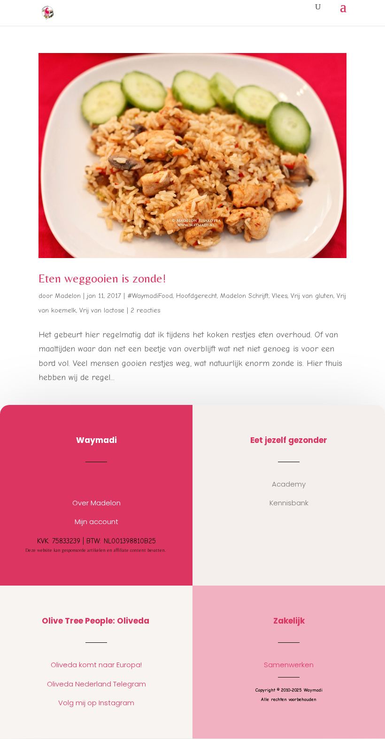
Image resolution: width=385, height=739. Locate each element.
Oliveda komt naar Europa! (96, 665)
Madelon (68, 296)
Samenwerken (289, 665)
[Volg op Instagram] (86, 480)
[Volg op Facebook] (105, 480)
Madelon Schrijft (244, 296)
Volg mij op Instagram (96, 703)
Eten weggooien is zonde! (102, 278)
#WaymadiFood (150, 296)
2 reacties (145, 310)
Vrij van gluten (312, 296)
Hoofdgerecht (196, 296)
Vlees (279, 296)
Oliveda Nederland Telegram (96, 684)
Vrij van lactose (101, 310)
